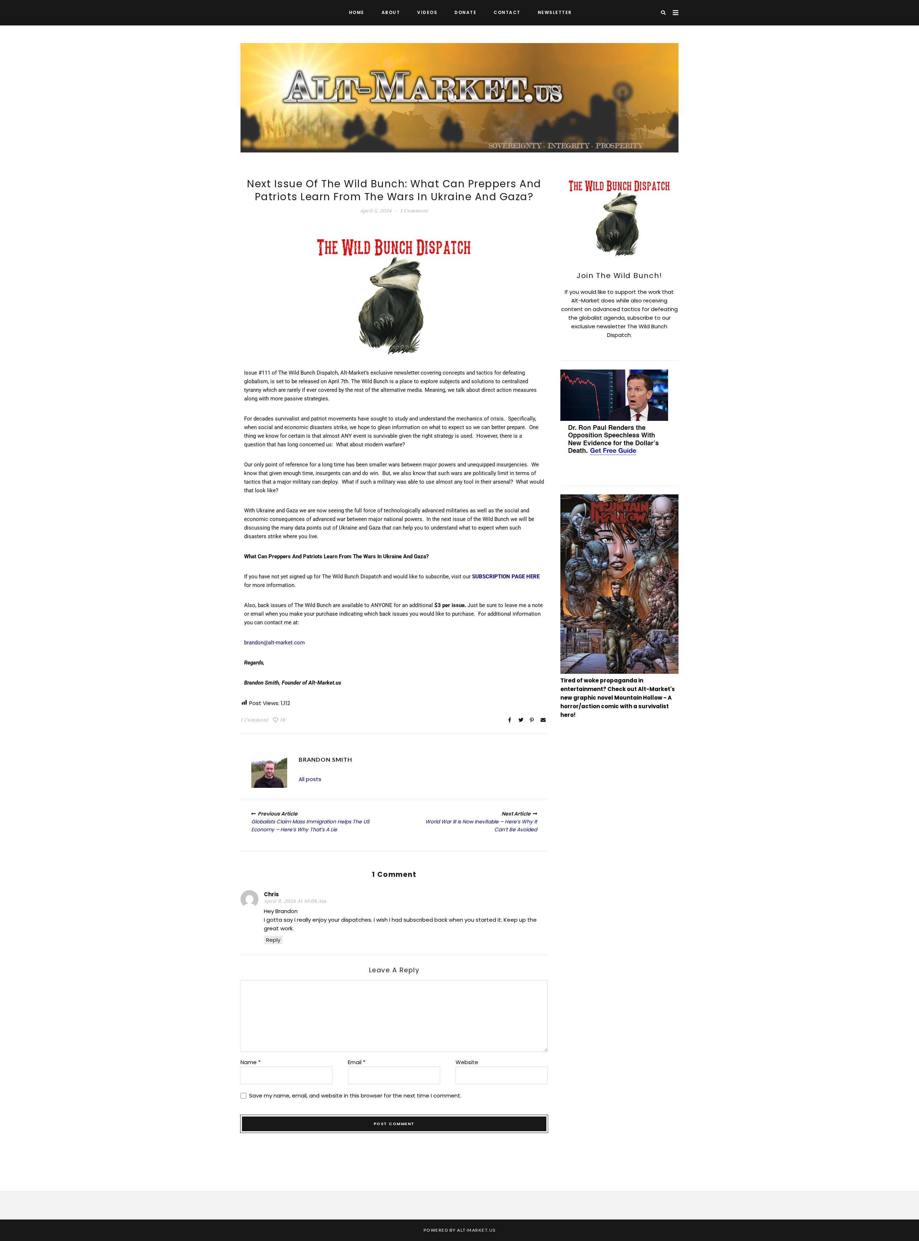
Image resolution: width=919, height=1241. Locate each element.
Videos (427, 12)
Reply (273, 940)
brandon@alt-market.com (274, 642)
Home (356, 12)
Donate (465, 12)
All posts (310, 779)
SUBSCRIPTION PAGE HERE (506, 576)
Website (467, 1062)
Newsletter (555, 12)
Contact (507, 12)
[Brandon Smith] (269, 770)
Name (251, 1062)
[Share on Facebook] (509, 720)
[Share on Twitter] (521, 720)
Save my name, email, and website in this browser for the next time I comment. (355, 1095)
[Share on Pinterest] (532, 720)
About (391, 12)
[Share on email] (543, 720)
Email (356, 1062)
